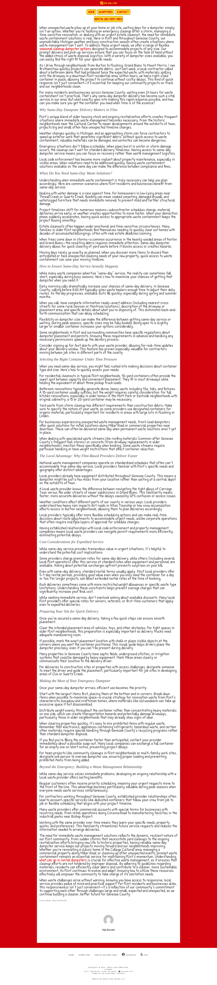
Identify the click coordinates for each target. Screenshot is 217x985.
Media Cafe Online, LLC (114, 979)
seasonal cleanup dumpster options (65, 48)
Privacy (121, 973)
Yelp (145, 955)
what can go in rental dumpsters (63, 860)
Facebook (130, 955)
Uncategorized (59, 900)
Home (91, 12)
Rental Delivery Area (108, 19)
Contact (123, 12)
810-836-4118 (110, 3)
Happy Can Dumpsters (117, 967)
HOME (71, 955)
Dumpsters (106, 12)
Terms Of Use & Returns (103, 973)
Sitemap (108, 969)
